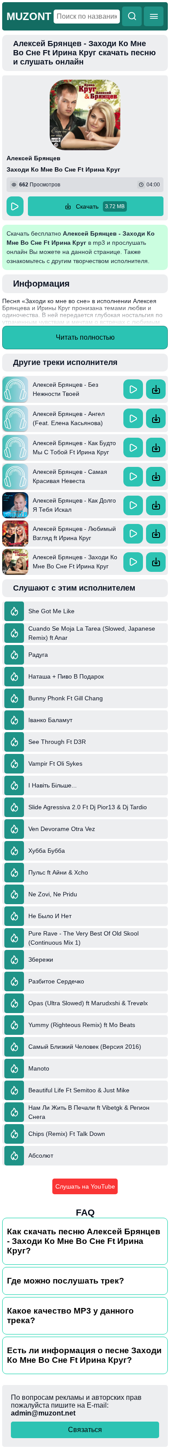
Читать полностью (85, 337)
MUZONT (29, 16)
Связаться (85, 1429)
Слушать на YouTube (85, 1186)
